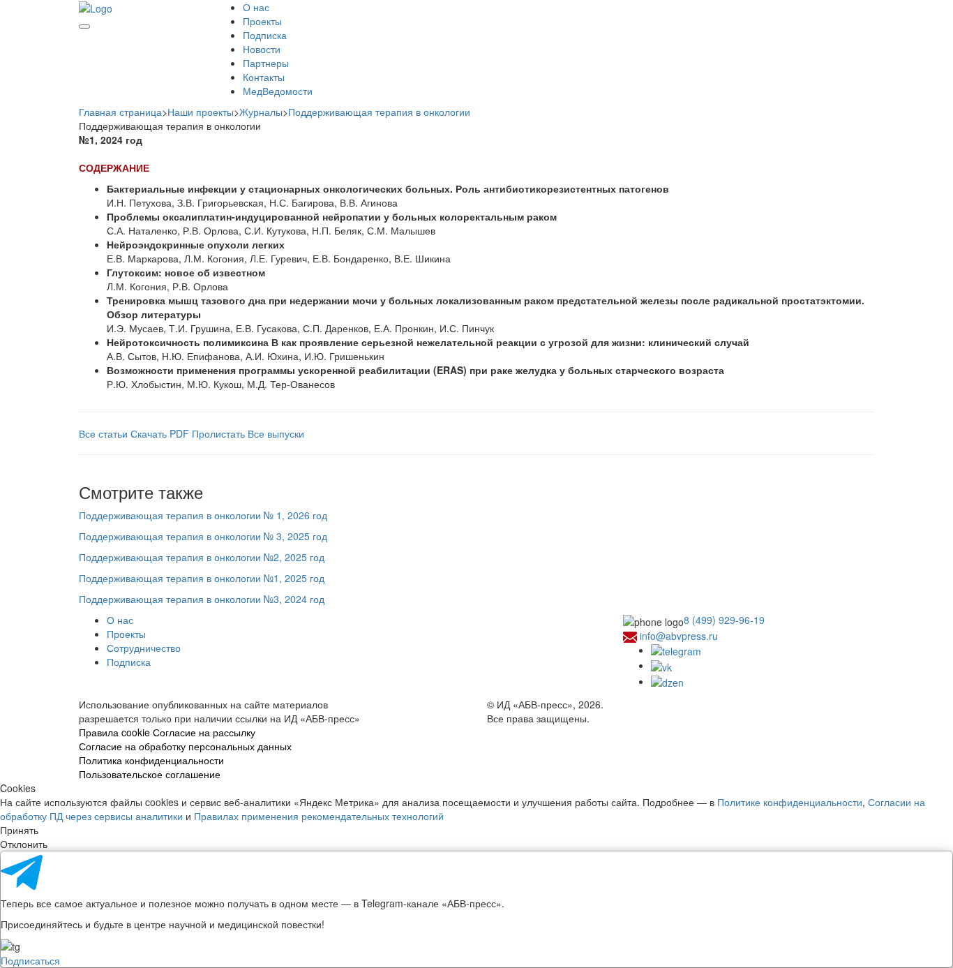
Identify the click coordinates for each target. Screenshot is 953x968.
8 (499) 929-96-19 (724, 620)
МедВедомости (278, 91)
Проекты (262, 21)
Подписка (265, 35)
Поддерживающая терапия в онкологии (379, 112)
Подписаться (30, 960)
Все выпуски (276, 433)
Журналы (261, 112)
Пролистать (220, 433)
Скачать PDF (159, 433)
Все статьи (104, 433)
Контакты (264, 77)
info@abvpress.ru (679, 636)
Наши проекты (200, 112)
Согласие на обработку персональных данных (185, 746)
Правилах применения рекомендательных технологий (319, 816)
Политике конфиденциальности (789, 802)
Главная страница (120, 112)
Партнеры (266, 63)
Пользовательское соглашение (149, 774)
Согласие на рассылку (204, 732)
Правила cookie (114, 732)
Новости (261, 49)
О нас (256, 7)
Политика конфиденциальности (151, 760)
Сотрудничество (144, 648)
